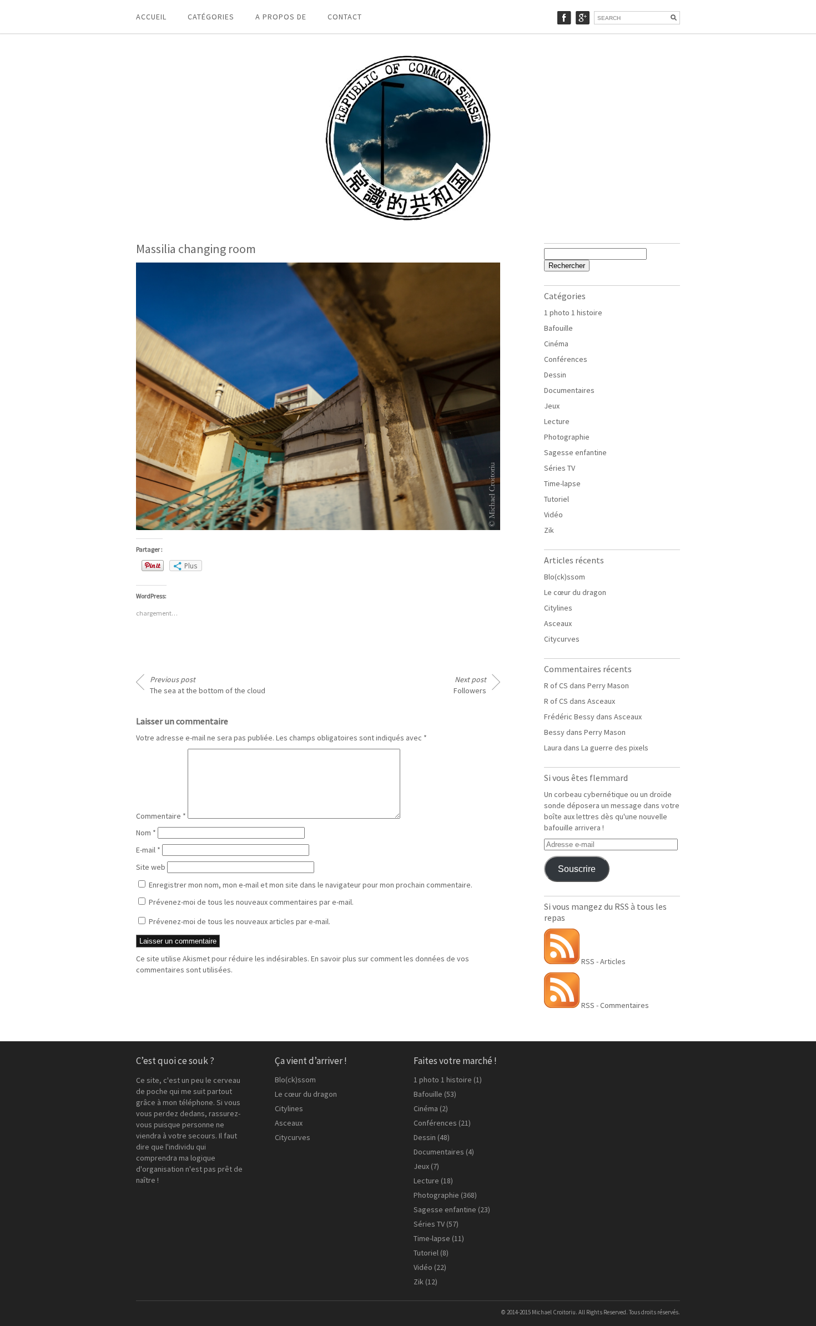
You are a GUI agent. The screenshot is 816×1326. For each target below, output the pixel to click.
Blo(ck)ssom (564, 577)
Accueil (151, 17)
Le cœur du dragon (575, 592)
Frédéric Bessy (569, 717)
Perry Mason (608, 685)
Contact (345, 17)
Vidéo (553, 515)
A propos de (280, 17)
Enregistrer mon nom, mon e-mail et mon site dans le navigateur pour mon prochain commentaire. (310, 885)
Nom (146, 833)
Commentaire (161, 816)
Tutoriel (556, 499)
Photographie (567, 437)
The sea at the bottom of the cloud (207, 684)
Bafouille (558, 328)
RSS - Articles (603, 961)
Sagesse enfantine (575, 452)
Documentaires (569, 390)
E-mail (148, 850)
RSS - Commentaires (614, 1005)
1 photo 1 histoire (573, 312)
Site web (150, 867)
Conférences (565, 359)
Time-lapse (562, 483)
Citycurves (562, 639)
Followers (470, 684)
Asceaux (558, 623)
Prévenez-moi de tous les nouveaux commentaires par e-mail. (251, 902)
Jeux (552, 406)
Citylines (558, 608)
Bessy (554, 732)
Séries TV (559, 468)
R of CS (556, 685)
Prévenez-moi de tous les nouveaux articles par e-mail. (239, 921)
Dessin (555, 375)
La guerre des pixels (614, 748)
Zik (549, 530)
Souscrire (577, 869)
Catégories (211, 17)
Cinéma (556, 344)
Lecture (557, 421)
